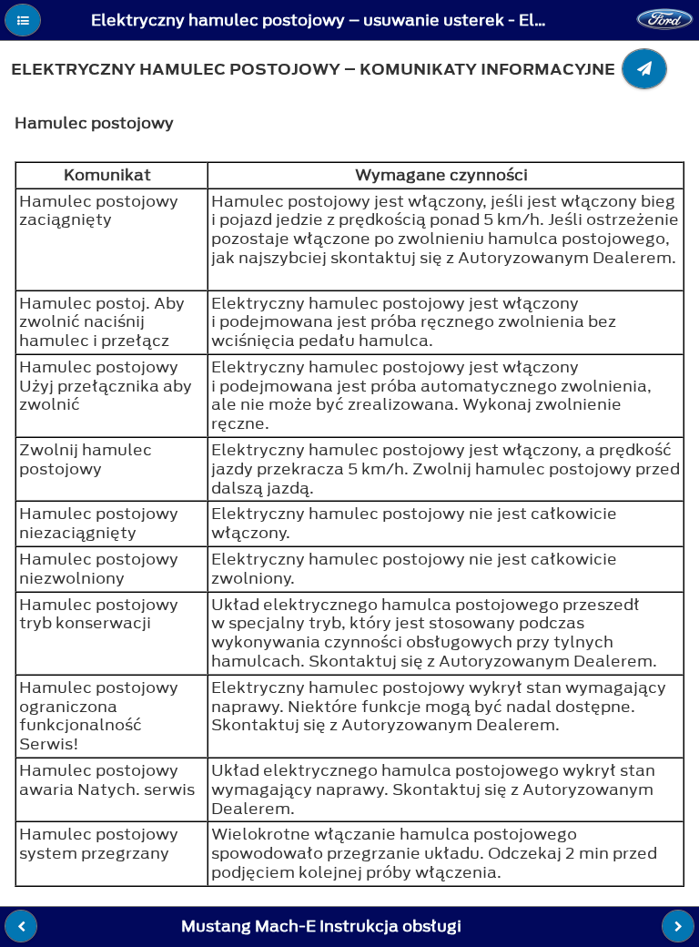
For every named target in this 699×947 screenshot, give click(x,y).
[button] (23, 20)
